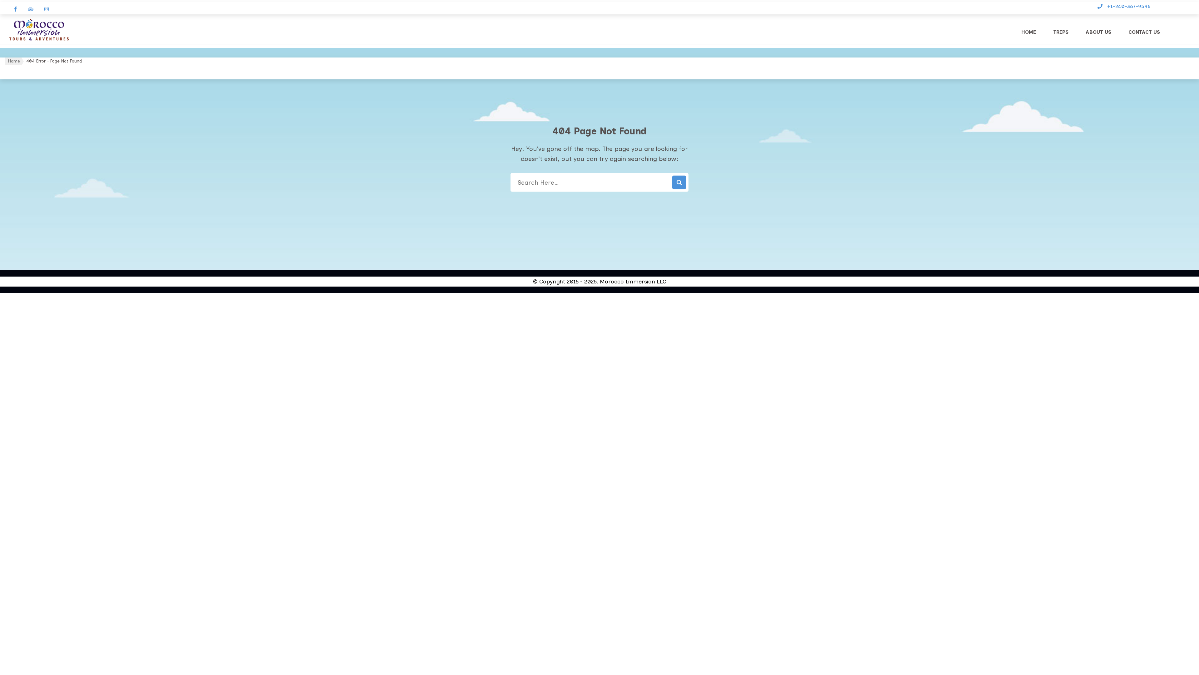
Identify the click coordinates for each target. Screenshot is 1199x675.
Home (1028, 32)
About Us (1098, 32)
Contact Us (1144, 32)
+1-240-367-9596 (1129, 6)
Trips (1060, 32)
